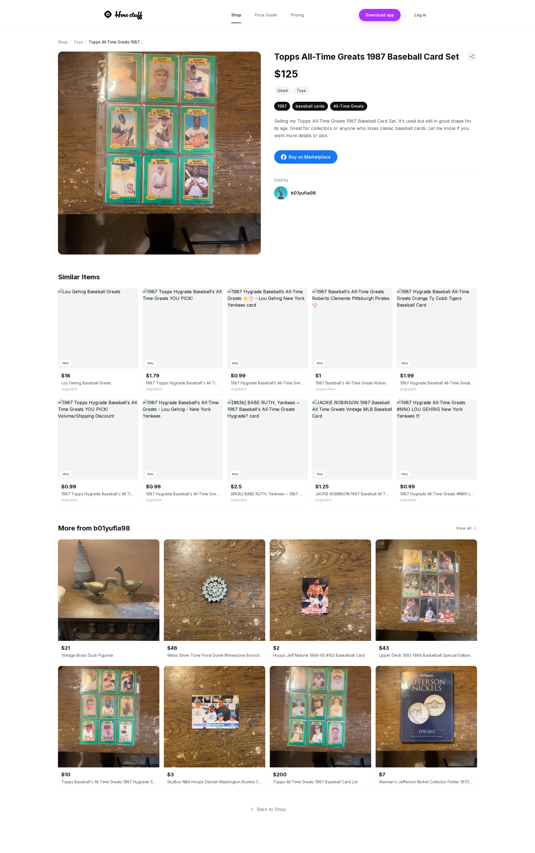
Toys (78, 42)
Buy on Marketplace (310, 157)
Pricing (297, 15)
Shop (236, 15)
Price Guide (266, 15)
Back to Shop (271, 809)
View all (463, 528)
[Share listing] (472, 57)
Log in (420, 15)
